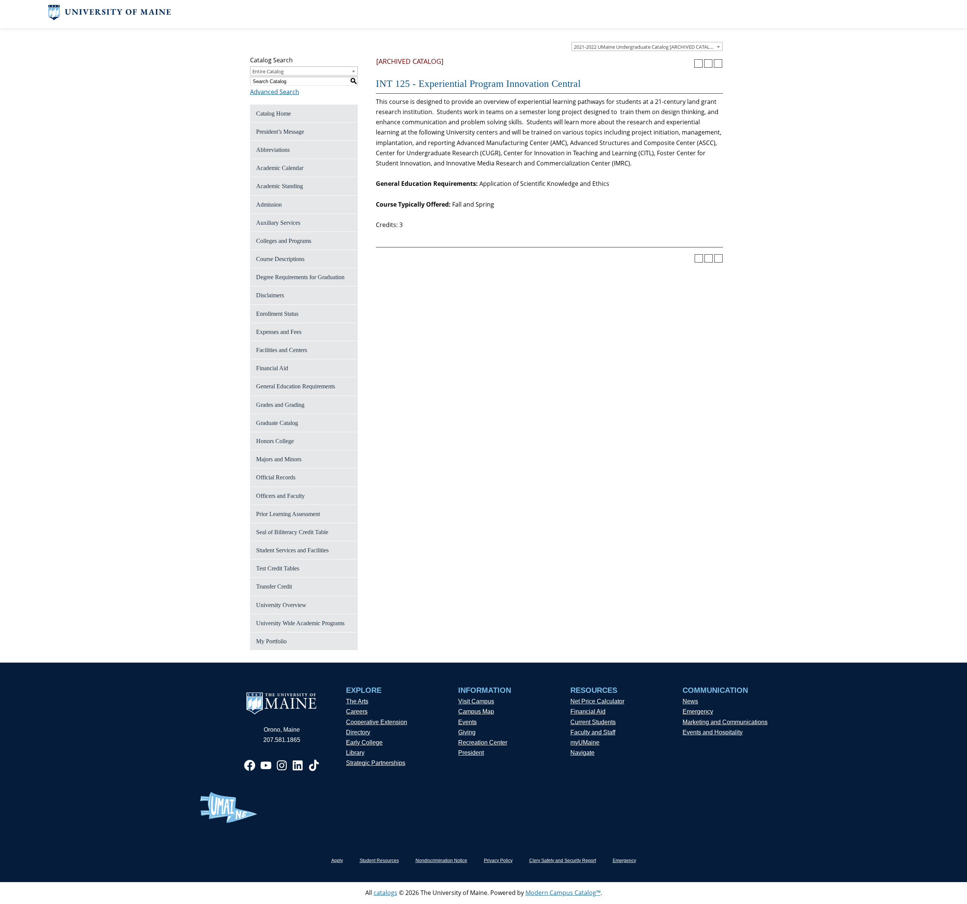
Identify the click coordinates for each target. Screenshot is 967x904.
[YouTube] (266, 765)
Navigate (582, 752)
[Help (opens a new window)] (718, 63)
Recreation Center (482, 742)
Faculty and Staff (592, 732)
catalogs (385, 893)
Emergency (698, 711)
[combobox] (647, 46)
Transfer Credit (274, 586)
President (471, 752)
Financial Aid (272, 368)
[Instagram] (281, 765)
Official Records (275, 477)
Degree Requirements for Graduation (300, 277)
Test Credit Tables (277, 568)
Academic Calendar (279, 168)
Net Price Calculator (597, 701)
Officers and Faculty (280, 496)
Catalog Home (273, 113)
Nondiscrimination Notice (441, 860)
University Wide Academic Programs (300, 623)
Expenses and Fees (278, 332)
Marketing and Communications (725, 722)
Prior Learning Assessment (288, 514)
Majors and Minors (278, 459)
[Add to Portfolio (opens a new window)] (698, 63)
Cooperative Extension (376, 722)
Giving (467, 732)
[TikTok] (314, 765)
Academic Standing (279, 186)
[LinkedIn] (297, 765)
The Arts (357, 701)
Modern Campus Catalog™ (563, 893)
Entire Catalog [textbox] (268, 71)
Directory (358, 732)
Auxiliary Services (278, 222)
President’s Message (280, 131)
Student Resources (379, 860)
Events (467, 722)
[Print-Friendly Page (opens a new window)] (708, 63)
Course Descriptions (280, 259)
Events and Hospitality (713, 732)
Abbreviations (273, 150)
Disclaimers (270, 295)
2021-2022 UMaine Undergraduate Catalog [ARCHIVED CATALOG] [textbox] (646, 46)
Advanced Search (274, 92)
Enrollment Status (277, 314)
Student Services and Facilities (292, 550)
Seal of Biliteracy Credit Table (292, 532)
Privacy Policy (498, 860)
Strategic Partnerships (375, 763)
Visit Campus (476, 701)
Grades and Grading (280, 405)
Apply (337, 860)
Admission (269, 204)
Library (355, 752)
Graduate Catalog (277, 423)
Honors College (275, 441)
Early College (364, 742)
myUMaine (584, 742)
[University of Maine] (109, 18)
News (690, 701)
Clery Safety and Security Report (562, 860)
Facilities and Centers (281, 350)
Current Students (593, 722)
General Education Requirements (295, 386)
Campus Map (476, 711)
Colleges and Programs (283, 241)
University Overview (281, 605)
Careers (357, 711)
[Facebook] (249, 765)
